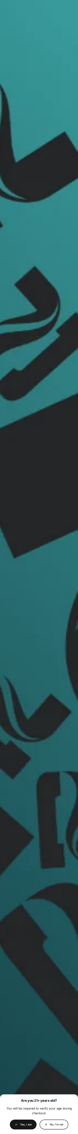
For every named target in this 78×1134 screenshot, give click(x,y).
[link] (54, 1124)
